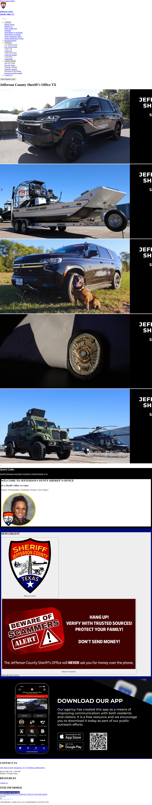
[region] (76, 474)
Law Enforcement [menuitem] (10, 47)
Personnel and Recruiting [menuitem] (13, 73)
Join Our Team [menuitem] (9, 65)
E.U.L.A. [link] (16, 794)
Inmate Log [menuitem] (8, 26)
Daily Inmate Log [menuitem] (10, 28)
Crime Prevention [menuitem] (10, 55)
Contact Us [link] (4, 783)
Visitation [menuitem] (7, 30)
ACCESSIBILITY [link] (6, 794)
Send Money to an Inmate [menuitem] (13, 32)
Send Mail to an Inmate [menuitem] (12, 34)
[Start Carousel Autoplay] (1, 465)
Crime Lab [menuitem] (8, 51)
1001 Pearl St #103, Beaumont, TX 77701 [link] (15, 768)
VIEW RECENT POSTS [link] (10, 675)
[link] (76, 9)
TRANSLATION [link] (41, 794)
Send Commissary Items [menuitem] (12, 36)
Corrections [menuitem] (8, 59)
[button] (30, 568)
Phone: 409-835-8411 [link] (37, 768)
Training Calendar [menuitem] (10, 69)
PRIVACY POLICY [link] (27, 794)
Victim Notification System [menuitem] (13, 38)
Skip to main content (7, 1)
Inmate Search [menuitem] (9, 24)
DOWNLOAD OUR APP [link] (10, 792)
